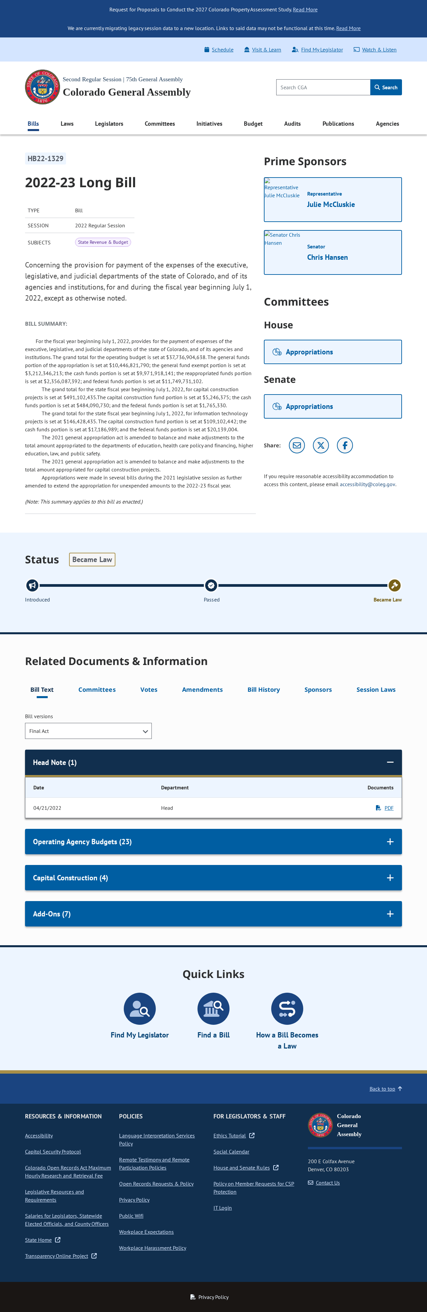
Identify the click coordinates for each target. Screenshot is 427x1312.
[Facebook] (345, 445)
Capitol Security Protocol (53, 1151)
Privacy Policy (134, 1199)
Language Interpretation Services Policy (157, 1139)
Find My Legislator (322, 49)
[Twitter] (321, 445)
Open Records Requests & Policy (156, 1183)
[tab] (42, 690)
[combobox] (88, 731)
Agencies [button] (387, 123)
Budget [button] (253, 123)
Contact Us (328, 1182)
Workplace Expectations (146, 1231)
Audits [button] (292, 123)
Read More (305, 9)
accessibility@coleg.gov (367, 484)
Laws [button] (67, 123)
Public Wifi (131, 1215)
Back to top (382, 1088)
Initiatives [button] (209, 123)
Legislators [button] (109, 123)
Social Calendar (231, 1151)
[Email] (297, 445)
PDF (389, 807)
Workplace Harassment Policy (152, 1247)
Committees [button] (160, 123)
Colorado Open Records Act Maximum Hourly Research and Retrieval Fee (68, 1171)
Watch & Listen (379, 49)
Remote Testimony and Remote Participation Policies (154, 1163)
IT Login (223, 1207)
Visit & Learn (266, 49)
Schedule (222, 49)
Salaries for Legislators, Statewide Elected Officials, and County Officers (67, 1219)
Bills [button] (33, 123)
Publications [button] (338, 123)
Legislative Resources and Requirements (54, 1195)
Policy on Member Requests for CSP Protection (254, 1187)
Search (389, 87)
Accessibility (39, 1135)
